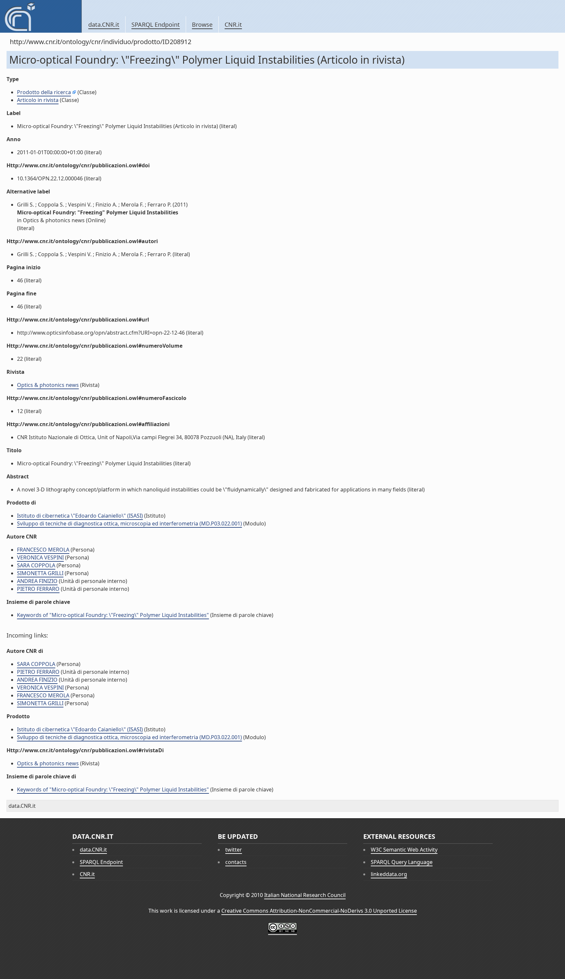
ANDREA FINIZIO (37, 581)
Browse (202, 24)
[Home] (40, 16)
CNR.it (233, 24)
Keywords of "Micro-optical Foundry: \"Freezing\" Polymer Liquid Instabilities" (113, 615)
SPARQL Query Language (402, 862)
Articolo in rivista (38, 100)
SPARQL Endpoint (155, 24)
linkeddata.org (389, 874)
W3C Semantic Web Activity (404, 849)
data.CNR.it (103, 24)
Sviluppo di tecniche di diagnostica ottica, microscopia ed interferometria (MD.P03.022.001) (129, 523)
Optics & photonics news (48, 385)
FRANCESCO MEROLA (43, 549)
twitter (233, 849)
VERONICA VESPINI (40, 557)
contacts (236, 862)
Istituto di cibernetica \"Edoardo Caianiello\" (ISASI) (80, 515)
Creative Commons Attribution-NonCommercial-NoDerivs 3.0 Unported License (319, 910)
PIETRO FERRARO (38, 588)
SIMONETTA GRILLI (40, 573)
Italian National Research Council (305, 895)
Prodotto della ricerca (44, 92)
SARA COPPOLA (36, 565)
